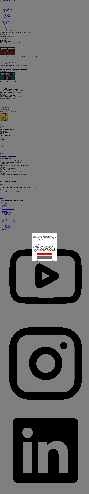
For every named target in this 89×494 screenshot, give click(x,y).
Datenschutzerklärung (46, 260)
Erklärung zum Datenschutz (40, 241)
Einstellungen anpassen (38, 260)
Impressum (52, 260)
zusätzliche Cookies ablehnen (45, 257)
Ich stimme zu (44, 254)
